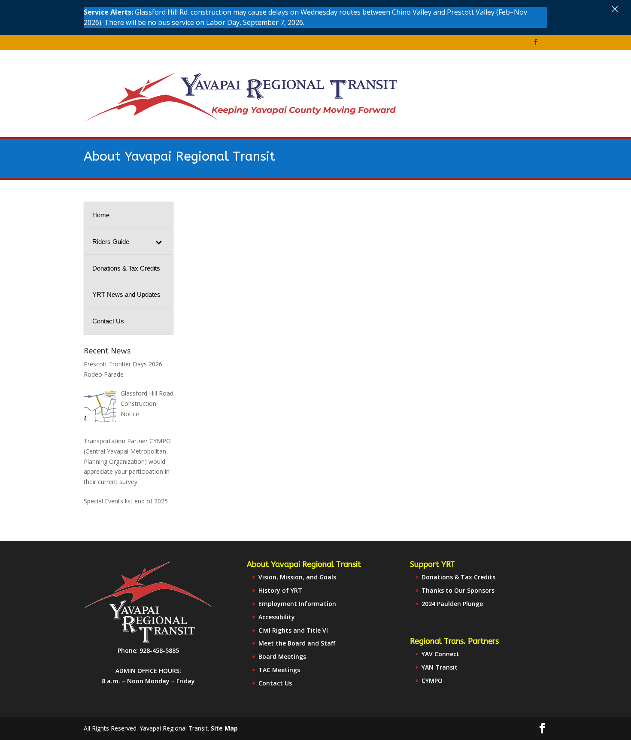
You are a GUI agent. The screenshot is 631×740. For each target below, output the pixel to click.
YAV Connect (440, 654)
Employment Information (297, 604)
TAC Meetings (279, 670)
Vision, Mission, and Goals (297, 577)
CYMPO (432, 680)
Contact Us (275, 683)
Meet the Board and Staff (296, 643)
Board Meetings (282, 656)
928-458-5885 (159, 650)
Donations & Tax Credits (458, 577)
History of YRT (280, 590)
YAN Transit (440, 667)
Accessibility (276, 617)
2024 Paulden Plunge (452, 604)
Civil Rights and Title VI (293, 630)
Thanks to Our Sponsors (458, 590)
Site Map (224, 728)
